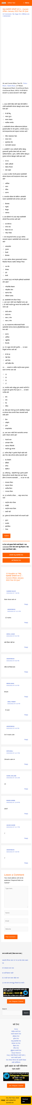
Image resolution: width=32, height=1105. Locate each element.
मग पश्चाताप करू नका (8, 968)
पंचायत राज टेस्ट (16, 1043)
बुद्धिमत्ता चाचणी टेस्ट (16, 1050)
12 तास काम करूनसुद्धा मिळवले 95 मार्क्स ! (13, 983)
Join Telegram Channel (16, 1001)
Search (4, 1009)
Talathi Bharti (11, 86)
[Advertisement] (16, 34)
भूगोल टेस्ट (16, 1038)
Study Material (16, 1053)
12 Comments (7, 14)
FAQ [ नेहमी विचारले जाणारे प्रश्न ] (16, 1055)
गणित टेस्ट (16, 1048)
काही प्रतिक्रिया (16, 1062)
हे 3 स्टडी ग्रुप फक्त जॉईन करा (10, 978)
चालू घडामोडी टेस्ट (16, 1041)
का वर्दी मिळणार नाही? (8, 973)
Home (16, 1029)
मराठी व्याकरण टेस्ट (16, 1034)
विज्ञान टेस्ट (16, 1046)
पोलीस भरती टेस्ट (16, 1031)
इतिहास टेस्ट (16, 1036)
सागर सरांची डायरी (16, 1057)
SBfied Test (11, 3)
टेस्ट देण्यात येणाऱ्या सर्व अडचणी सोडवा (16, 1060)
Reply (26, 604)
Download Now (25, 1100)
